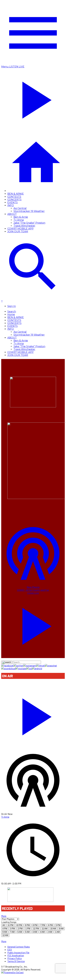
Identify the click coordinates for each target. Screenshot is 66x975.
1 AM (57, 932)
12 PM (36, 928)
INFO (10, 205)
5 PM (58, 925)
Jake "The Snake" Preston (29, 222)
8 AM (4, 932)
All (3, 925)
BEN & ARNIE (15, 193)
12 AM (5, 935)
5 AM (27, 932)
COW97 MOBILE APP (20, 228)
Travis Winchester (24, 225)
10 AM (53, 928)
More (3, 915)
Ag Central (20, 208)
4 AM (35, 932)
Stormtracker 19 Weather (29, 211)
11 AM (44, 928)
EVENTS (12, 202)
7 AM (12, 932)
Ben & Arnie (21, 217)
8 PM (35, 925)
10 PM (19, 925)
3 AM (42, 932)
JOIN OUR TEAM (17, 231)
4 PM (4, 928)
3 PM (12, 928)
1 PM (27, 928)
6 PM (50, 925)
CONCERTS (14, 199)
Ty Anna (19, 219)
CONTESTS (14, 196)
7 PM (42, 925)
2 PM (20, 928)
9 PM (27, 925)
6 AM (19, 932)
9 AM (61, 928)
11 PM (10, 925)
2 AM (50, 932)
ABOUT (12, 214)
